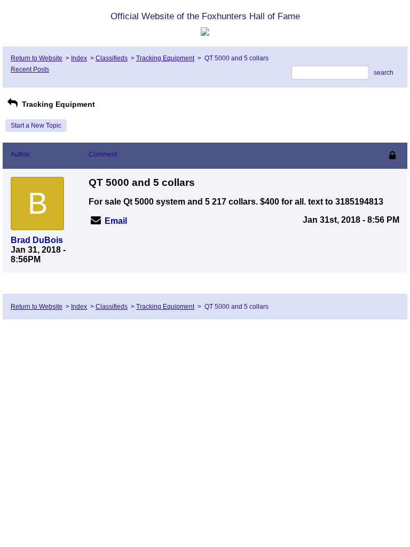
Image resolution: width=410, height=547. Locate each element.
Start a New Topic (36, 125)
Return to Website (36, 58)
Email (116, 220)
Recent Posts (30, 69)
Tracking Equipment (165, 58)
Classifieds (112, 58)
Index (79, 58)
